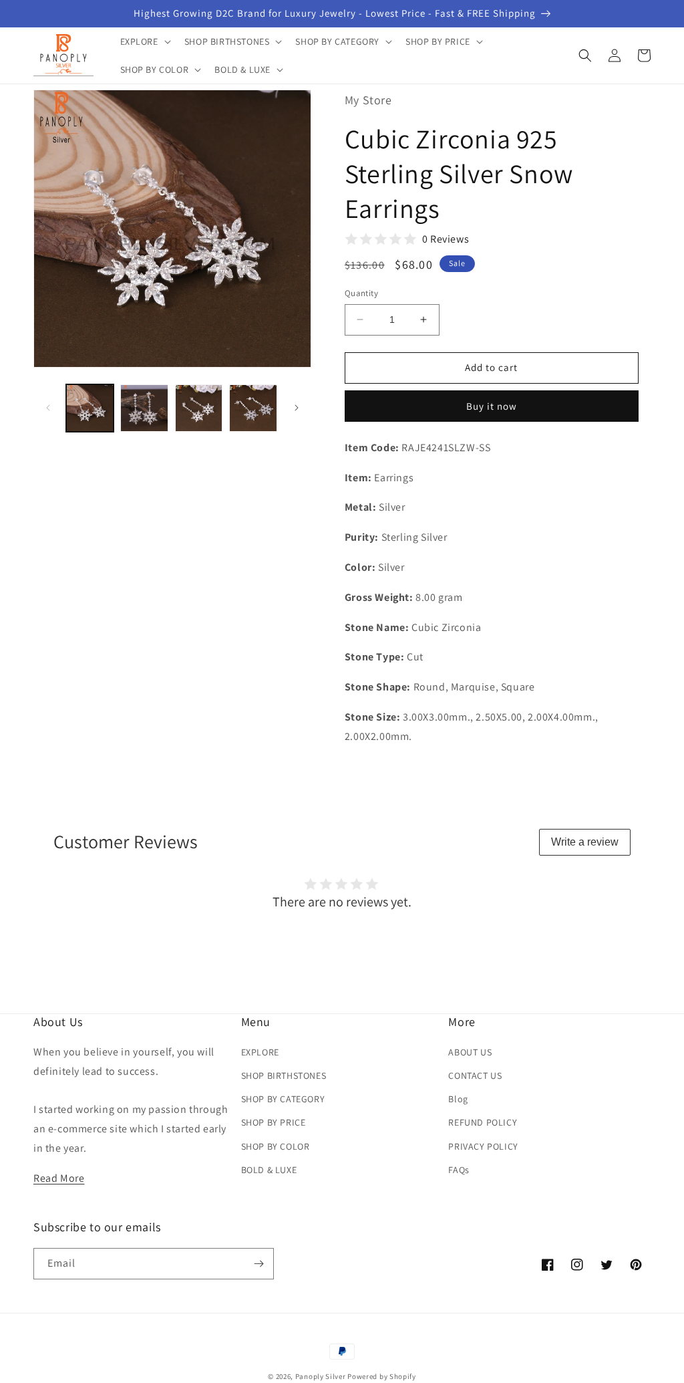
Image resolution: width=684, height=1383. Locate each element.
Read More (58, 1178)
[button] (144, 41)
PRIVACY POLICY (483, 1146)
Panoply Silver (320, 1376)
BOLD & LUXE (269, 1170)
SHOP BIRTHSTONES (284, 1076)
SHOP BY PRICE (273, 1122)
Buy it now (491, 406)
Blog (458, 1099)
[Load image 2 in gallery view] (144, 408)
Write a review (585, 842)
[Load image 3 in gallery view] (198, 408)
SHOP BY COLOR (275, 1146)
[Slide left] (48, 407)
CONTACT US (475, 1076)
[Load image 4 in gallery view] (253, 408)
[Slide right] (296, 407)
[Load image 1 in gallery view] (90, 408)
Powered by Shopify (381, 1376)
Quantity (361, 293)
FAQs (458, 1170)
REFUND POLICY (482, 1122)
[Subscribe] (258, 1263)
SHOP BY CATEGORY (283, 1099)
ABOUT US (470, 1052)
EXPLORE (260, 1052)
